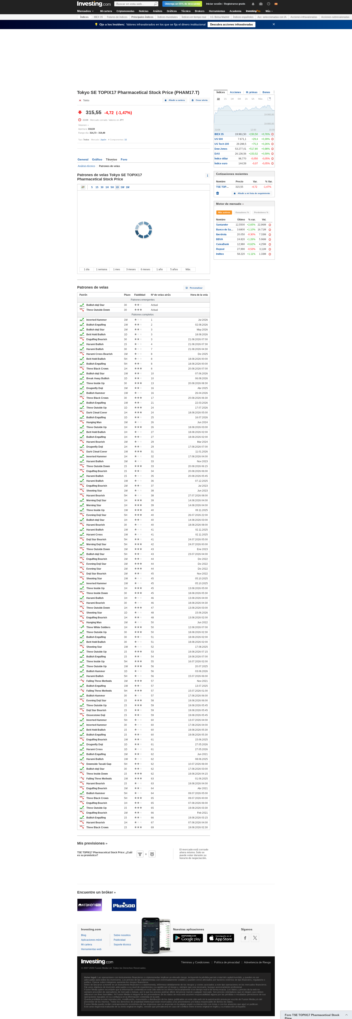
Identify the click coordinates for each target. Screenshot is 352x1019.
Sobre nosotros (122, 935)
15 (97, 187)
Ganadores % (242, 212)
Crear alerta (202, 100)
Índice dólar (221, 158)
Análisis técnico (86, 166)
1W (122, 187)
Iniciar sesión (214, 3)
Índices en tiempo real (194, 17)
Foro (124, 159)
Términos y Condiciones (195, 962)
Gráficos (172, 11)
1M (127, 187)
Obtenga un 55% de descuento (182, 3)
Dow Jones (220, 148)
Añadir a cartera (177, 100)
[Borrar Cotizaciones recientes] (217, 192)
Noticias (143, 11)
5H (112, 187)
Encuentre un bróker (95, 892)
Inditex (220, 254)
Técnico (185, 11)
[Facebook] (245, 938)
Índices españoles (243, 17)
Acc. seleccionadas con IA (271, 17)
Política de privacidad (227, 962)
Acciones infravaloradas (303, 17)
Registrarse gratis (234, 3)
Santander (222, 224)
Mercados (84, 11)
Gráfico (97, 159)
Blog (83, 935)
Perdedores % (261, 212)
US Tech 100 (221, 144)
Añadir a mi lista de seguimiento (254, 193)
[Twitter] (255, 938)
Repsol (220, 249)
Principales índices (142, 17)
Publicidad (119, 939)
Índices (84, 17)
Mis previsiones (91, 843)
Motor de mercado (228, 203)
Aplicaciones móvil (91, 939)
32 (125, 139)
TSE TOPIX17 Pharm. (228, 186)
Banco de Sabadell (227, 229)
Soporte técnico (122, 944)
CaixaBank (222, 244)
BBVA (219, 239)
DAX (217, 153)
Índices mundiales (167, 17)
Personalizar (196, 288)
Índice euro (220, 163)
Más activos (224, 212)
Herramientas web (91, 949)
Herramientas (217, 11)
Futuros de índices (117, 17)
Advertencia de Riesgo (257, 962)
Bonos (266, 92)
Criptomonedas (125, 11)
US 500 (218, 139)
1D (117, 187)
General (83, 159)
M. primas (251, 92)
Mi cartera (106, 11)
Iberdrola (221, 234)
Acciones (235, 92)
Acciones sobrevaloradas (335, 17)
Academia (235, 11)
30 (102, 187)
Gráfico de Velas (83, 187)
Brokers (200, 11)
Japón (103, 139)
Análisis (157, 11)
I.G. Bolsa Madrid (219, 17)
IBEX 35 (98, 17)
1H (107, 187)
